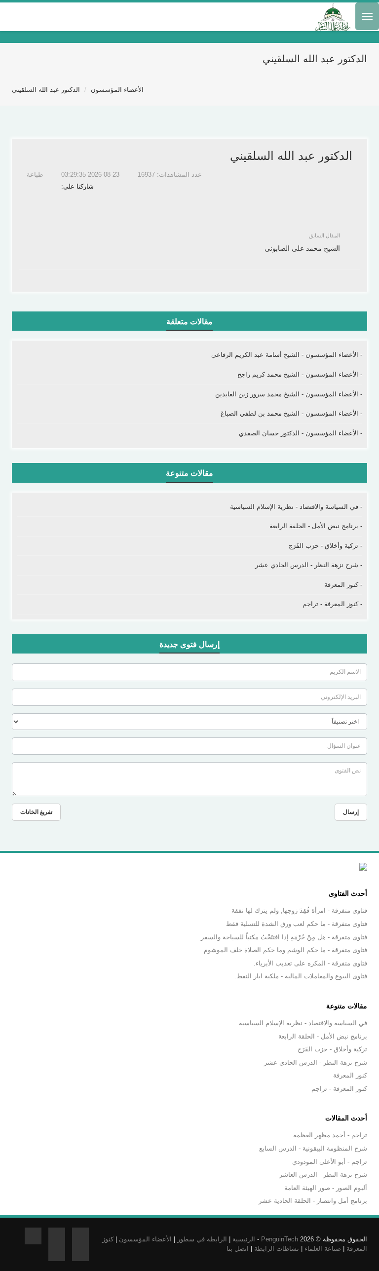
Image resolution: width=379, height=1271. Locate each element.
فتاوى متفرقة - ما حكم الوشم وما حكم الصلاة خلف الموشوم (285, 950)
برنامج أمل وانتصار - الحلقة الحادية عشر (313, 1200)
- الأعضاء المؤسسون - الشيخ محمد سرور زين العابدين (288, 394)
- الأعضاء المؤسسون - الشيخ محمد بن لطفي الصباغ (291, 413)
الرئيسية (243, 1239)
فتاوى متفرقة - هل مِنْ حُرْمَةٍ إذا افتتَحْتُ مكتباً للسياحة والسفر (284, 937)
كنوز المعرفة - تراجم (339, 1088)
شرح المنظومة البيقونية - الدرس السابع (313, 1148)
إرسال (351, 812)
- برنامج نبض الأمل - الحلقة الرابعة (315, 526)
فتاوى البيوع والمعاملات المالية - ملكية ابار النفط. (300, 976)
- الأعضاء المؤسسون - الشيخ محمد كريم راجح (299, 374)
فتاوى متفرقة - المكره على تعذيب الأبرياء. (310, 963)
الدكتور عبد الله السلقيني (46, 89)
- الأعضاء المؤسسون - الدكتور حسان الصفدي (300, 433)
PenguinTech (279, 1239)
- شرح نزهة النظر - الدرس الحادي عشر (308, 565)
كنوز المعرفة (350, 1075)
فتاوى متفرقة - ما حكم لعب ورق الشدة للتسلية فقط (296, 923)
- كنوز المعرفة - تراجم (332, 604)
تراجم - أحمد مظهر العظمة (330, 1135)
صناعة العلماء (322, 1248)
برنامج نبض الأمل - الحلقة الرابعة (322, 1036)
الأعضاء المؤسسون (117, 89)
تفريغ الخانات (36, 812)
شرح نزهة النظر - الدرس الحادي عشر (315, 1062)
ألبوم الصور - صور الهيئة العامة (325, 1188)
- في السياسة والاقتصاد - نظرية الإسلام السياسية (296, 506)
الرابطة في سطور (202, 1239)
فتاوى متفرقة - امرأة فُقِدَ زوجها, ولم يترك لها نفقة (299, 910)
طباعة (36, 174)
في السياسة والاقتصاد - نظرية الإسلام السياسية (303, 1023)
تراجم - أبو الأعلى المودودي (329, 1161)
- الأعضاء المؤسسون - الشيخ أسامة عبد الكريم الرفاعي (286, 354)
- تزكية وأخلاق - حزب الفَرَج (325, 545)
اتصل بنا (238, 1248)
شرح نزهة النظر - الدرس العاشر (323, 1174)
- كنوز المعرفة (343, 584)
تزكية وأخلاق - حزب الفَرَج (332, 1049)
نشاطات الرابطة (276, 1248)
